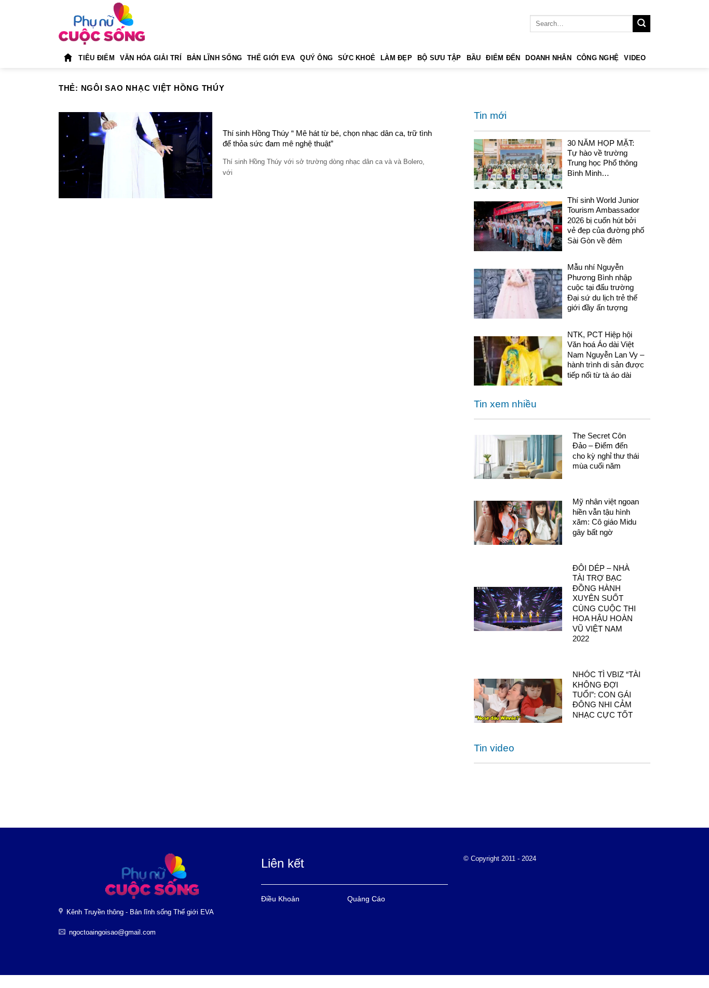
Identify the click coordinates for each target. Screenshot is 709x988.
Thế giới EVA (271, 58)
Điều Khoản (280, 899)
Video (635, 58)
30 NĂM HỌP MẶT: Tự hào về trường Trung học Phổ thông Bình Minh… (602, 158)
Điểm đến (503, 58)
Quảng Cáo (366, 899)
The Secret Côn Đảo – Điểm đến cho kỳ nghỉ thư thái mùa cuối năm (605, 450)
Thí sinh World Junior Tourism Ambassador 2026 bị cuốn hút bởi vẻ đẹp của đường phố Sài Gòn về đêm (605, 220)
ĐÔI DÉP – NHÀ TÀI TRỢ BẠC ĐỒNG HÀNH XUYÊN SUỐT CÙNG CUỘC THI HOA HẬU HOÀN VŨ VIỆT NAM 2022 (604, 603)
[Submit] (641, 24)
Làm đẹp (396, 58)
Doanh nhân (548, 58)
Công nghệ (598, 58)
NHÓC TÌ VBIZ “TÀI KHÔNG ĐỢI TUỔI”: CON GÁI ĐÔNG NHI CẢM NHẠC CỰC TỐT (606, 694)
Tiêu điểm (96, 58)
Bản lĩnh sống (214, 58)
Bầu (474, 58)
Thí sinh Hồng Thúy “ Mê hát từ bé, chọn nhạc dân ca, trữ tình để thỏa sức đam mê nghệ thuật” (327, 138)
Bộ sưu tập (439, 58)
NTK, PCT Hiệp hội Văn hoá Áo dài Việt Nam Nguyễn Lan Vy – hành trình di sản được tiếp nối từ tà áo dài (605, 354)
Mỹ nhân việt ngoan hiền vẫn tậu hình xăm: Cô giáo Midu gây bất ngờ (605, 516)
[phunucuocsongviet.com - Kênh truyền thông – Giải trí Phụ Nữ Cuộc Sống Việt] (102, 23)
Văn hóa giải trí (151, 58)
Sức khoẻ (356, 58)
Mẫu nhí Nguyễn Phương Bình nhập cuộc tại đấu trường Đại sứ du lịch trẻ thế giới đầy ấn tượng (602, 287)
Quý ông (316, 58)
